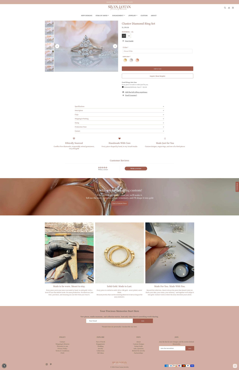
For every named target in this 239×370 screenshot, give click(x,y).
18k (129, 36)
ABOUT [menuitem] (153, 15)
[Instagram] (47, 364)
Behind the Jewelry (138, 351)
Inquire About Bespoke (157, 76)
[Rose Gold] (137, 60)
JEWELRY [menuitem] (132, 15)
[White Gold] (131, 60)
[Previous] (57, 46)
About (138, 342)
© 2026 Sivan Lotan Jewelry (119, 367)
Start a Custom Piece (119, 203)
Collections (100, 351)
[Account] (229, 8)
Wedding (100, 346)
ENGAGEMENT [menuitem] (117, 15)
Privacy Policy (62, 348)
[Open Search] (225, 8)
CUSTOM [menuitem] (144, 15)
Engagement (100, 344)
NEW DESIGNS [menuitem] (86, 15)
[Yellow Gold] (125, 60)
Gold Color (126, 56)
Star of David (100, 342)
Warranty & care (62, 346)
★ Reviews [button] (237, 186)
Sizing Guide (138, 346)
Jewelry (100, 348)
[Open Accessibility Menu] (4, 365)
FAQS (62, 353)
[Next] (115, 46)
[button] (37, 352)
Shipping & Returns (62, 344)
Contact (62, 342)
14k (124, 36)
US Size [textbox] (125, 47)
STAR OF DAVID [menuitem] (101, 15)
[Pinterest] (51, 364)
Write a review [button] (135, 168)
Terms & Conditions (62, 351)
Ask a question (138, 348)
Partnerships (138, 353)
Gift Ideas (100, 353)
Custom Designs (138, 344)
